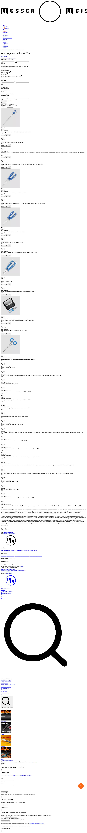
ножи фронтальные (5, 685)
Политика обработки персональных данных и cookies (13, 570)
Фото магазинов (12, 550)
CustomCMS (9, 573)
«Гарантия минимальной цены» (36, 823)
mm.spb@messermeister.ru (9, 533)
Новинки (5, 29)
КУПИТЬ (3, 135)
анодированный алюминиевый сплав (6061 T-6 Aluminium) (14, 66)
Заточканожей (5, 41)
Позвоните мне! (4, 807)
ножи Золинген (4, 683)
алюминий (3, 65)
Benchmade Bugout (5, 688)
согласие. (34, 762)
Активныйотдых (5, 46)
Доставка (8, 556)
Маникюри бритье (5, 44)
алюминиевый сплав (5, 90)
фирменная (3, 80)
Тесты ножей (34, 550)
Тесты (2, 759)
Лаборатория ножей (26, 550)
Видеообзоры (4, 721)
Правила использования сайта (8, 569)
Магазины (3, 591)
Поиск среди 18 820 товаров (7, 707)
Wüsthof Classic (4, 689)
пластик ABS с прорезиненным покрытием (11, 76)
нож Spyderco (4, 691)
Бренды (7, 28)
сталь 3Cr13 (3, 69)
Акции (4, 31)
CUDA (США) (9, 50)
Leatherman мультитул (6, 687)
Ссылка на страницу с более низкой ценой (10, 819)
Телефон (2, 816)
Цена (2, 60)
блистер (2, 79)
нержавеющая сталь (5, 67)
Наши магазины (4, 550)
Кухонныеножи (5, 33)
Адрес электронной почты (7, 818)
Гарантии (25, 556)
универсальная (4, 96)
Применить (4, 100)
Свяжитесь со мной (5, 821)
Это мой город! (4, 792)
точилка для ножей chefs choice (8, 684)
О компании (18, 550)
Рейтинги (3, 746)
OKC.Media (9, 572)
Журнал (2, 734)
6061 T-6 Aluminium (5, 72)
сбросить (9, 101)
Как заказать (3, 556)
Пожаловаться (38, 556)
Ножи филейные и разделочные (8, 58)
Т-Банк (22, 566)
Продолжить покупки (5, 828)
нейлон (2, 86)
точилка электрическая (6, 681)
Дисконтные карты (18, 556)
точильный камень (5, 95)
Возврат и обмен (31, 556)
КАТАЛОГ (3, 50)
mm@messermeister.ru (8, 532)
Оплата (12, 556)
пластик (2, 91)
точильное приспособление (7, 94)
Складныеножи (5, 36)
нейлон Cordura (4, 87)
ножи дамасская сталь (6, 680)
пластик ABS (4, 74)
